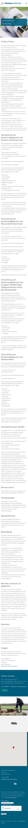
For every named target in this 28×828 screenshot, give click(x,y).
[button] (26, 3)
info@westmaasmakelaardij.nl (9, 666)
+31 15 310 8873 (5, 686)
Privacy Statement (12, 797)
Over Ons (14, 821)
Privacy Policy (21, 821)
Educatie (8, 821)
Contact (5, 690)
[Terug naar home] (10, 3)
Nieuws (3, 821)
